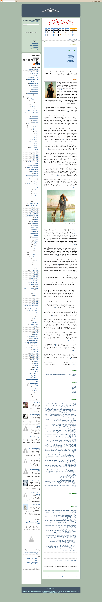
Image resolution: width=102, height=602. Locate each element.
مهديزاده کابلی (35, 357)
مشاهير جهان (35, 349)
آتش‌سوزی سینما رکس (34, 414)
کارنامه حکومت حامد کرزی (32, 308)
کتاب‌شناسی (35, 320)
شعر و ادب (36, 264)
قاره (37, 297)
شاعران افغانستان (34, 256)
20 (55, 560)
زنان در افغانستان (34, 233)
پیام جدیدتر (77, 576)
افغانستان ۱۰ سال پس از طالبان (31, 96)
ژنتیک (37, 239)
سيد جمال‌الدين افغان (33, 254)
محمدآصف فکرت (34, 338)
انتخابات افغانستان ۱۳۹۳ (33, 110)
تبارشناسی (36, 149)
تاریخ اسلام (35, 137)
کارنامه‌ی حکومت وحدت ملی (32, 312)
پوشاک (36, 133)
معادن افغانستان (34, 351)
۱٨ (75, 444)
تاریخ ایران (36, 143)
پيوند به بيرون (70, 61)
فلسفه (36, 286)
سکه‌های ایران (35, 246)
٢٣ (74, 244)
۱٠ (67, 111)
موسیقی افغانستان (34, 353)
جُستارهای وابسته (69, 58)
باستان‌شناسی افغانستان (32, 123)
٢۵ (58, 264)
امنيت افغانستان (34, 108)
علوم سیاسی (35, 274)
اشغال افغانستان (34, 91)
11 (66, 560)
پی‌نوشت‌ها (70, 57)
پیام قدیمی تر (46, 576)
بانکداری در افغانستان (33, 125)
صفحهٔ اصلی (61, 576)
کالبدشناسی (35, 314)
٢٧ (55, 307)
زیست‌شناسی (35, 237)
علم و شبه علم (35, 272)
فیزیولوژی (36, 295)
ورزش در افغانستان (34, 383)
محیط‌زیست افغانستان (33, 340)
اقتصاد (37, 102)
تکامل (37, 151)
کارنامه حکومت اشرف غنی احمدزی (30, 305)
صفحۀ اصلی (35, 47)
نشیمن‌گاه (37, 458)
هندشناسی (36, 389)
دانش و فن (35, 193)
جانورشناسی (35, 159)
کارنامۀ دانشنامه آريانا (33, 310)
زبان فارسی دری (34, 221)
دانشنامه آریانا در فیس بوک (32, 558)
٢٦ (62, 267)
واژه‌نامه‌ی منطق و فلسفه (32, 379)
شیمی (37, 266)
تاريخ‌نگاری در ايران (34, 147)
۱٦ (58, 159)
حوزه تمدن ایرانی (34, 185)
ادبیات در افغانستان (34, 81)
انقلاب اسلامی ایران (33, 118)
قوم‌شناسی (35, 301)
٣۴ (70, 358)
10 (67, 560)
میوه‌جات (36, 361)
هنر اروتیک (36, 390)
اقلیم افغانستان (35, 106)
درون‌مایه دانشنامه (34, 49)
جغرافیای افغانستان (34, 165)
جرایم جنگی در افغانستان (32, 161)
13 (64, 560)
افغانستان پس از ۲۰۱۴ (33, 98)
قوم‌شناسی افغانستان (33, 303)
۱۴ (45, 140)
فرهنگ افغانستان (34, 278)
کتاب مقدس (35, 318)
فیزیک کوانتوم (35, 293)
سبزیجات (36, 241)
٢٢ (74, 233)
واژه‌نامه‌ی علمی (34, 375)
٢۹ (68, 340)
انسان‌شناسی (35, 116)
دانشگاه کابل (35, 195)
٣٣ (73, 350)
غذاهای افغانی (35, 276)
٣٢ (66, 347)
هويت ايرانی (35, 394)
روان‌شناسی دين (34, 209)
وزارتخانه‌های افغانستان (33, 385)
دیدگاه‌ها (36, 199)
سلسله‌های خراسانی (33, 248)
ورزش (37, 381)
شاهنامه (36, 260)
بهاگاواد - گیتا (37, 402)
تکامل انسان (35, 153)
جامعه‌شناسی (35, 157)
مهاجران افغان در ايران (33, 355)
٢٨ (52, 315)
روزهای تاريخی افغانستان (32, 215)
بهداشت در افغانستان (33, 127)
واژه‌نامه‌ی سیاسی (34, 373)
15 (61, 560)
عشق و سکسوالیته (34, 270)
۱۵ (48, 149)
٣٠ (55, 344)
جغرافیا (36, 163)
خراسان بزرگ (35, 191)
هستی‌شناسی (35, 387)
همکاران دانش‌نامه (34, 45)
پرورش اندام (35, 129)
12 (65, 560)
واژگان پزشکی (35, 369)
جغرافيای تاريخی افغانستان (32, 167)
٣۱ (55, 345)
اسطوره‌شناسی (34, 85)
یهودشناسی (35, 396)
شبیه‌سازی (36, 262)
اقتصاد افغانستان (34, 104)
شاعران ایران (35, 258)
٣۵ (73, 364)
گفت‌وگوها (36, 332)
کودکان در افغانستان (33, 324)
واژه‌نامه (36, 371)
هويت (37, 392)
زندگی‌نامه (71, 53)
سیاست (36, 250)
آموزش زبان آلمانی (34, 77)
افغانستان (36, 95)
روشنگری (36, 217)
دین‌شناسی (35, 201)
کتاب (37, 316)
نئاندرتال (36, 365)
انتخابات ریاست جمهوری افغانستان (30, 112)
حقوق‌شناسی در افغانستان (32, 183)
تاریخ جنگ (36, 145)
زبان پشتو (36, 219)
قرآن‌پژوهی (35, 299)
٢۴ (57, 255)
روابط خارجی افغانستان (33, 205)
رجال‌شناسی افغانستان (33, 203)
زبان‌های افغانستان (34, 227)
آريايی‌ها (36, 75)
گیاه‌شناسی (35, 334)
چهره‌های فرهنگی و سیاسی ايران (31, 178)
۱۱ (71, 123)
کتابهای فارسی (35, 565)
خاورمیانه (36, 187)
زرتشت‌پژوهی (35, 229)
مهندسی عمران (34, 359)
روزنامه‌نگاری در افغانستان (32, 213)
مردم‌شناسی (35, 345)
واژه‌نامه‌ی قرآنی (34, 377)
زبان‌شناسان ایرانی (34, 223)
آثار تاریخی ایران (34, 73)
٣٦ (75, 485)
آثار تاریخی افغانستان (33, 71)
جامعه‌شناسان (35, 155)
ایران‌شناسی (35, 120)
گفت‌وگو (36, 330)
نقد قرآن (36, 367)
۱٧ (74, 162)
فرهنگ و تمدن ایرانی (33, 282)
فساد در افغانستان (34, 284)
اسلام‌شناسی (35, 87)
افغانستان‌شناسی (34, 100)
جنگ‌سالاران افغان (34, 171)
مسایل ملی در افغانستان (32, 347)
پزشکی (36, 131)
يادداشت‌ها (70, 55)
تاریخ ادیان (36, 135)
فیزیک (37, 291)
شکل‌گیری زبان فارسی (35, 480)
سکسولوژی (35, 244)
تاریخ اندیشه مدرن (34, 141)
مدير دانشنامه (35, 43)
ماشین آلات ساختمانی (33, 336)
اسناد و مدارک (35, 89)
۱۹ (57, 175)
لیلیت (38, 426)
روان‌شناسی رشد (34, 211)
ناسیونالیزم (35, 363)
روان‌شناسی (35, 207)
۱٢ (67, 124)
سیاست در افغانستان (33, 252)
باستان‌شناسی (35, 122)
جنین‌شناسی (35, 173)
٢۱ (73, 187)
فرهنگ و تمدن (35, 280)
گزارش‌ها (36, 328)
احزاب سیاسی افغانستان (32, 79)
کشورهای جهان (35, 322)
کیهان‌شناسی (35, 326)
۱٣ (63, 139)
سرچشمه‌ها (70, 60)
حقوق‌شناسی (35, 181)
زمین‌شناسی (35, 231)
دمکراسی (36, 197)
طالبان (36, 268)
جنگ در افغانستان (34, 169)
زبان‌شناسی (35, 225)
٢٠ (75, 182)
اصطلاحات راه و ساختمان (32, 93)
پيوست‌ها (71, 56)
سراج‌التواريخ (35, 242)
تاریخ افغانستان (35, 139)
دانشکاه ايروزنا (35, 560)
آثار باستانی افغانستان (33, 69)
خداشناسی (36, 189)
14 (63, 560)
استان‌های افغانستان (33, 83)
